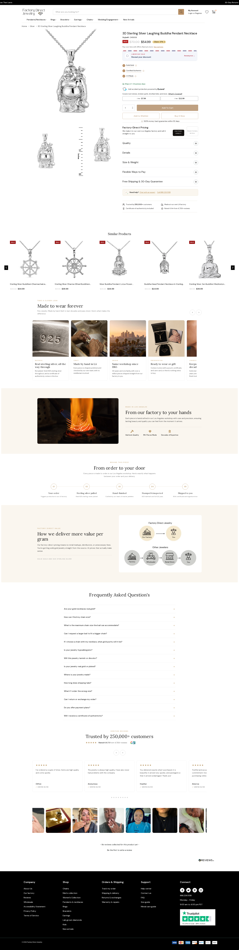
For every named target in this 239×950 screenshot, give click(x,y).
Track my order (109, 888)
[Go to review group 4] (118, 797)
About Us (28, 888)
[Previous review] (116, 752)
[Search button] (181, 12)
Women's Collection (72, 897)
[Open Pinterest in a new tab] (195, 890)
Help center (146, 888)
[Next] (199, 312)
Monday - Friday (187, 900)
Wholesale (28, 902)
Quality (126, 143)
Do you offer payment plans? (119, 707)
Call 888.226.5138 (164, 192)
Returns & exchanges (111, 897)
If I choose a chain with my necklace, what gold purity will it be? (119, 641)
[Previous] (192, 312)
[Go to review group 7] (125, 797)
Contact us (146, 893)
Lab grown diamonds (72, 920)
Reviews (27, 897)
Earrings (66, 915)
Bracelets (67, 911)
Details (126, 152)
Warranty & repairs (110, 902)
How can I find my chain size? (119, 617)
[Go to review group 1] (111, 797)
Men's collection (70, 893)
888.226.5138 (186, 895)
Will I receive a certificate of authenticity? (119, 715)
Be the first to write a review (119, 850)
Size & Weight (130, 162)
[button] (160, 30)
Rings (65, 906)
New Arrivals (128, 19)
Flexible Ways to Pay (134, 171)
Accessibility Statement (34, 906)
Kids (64, 924)
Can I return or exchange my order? (119, 699)
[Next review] (122, 752)
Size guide (145, 902)
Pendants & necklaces (73, 902)
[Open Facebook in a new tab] (182, 890)
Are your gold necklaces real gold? (119, 609)
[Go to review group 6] (122, 797)
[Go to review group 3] (116, 797)
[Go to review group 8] (127, 797)
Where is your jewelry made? (119, 674)
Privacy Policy (30, 911)
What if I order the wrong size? (119, 691)
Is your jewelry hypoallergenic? (119, 650)
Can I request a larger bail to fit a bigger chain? (119, 633)
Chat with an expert (147, 192)
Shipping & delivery (110, 893)
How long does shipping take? (119, 683)
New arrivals (68, 929)
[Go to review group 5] (120, 797)
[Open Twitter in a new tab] (188, 890)
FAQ (143, 897)
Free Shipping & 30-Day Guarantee (142, 181)
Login (190, 13)
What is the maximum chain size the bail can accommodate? (119, 625)
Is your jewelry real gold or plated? (119, 666)
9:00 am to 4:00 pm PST (191, 904)
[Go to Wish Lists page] (207, 12)
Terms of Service (31, 915)
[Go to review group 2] (113, 797)
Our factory (29, 893)
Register (198, 13)
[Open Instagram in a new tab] (201, 890)
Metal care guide (148, 906)
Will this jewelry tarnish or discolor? (119, 658)
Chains (66, 888)
